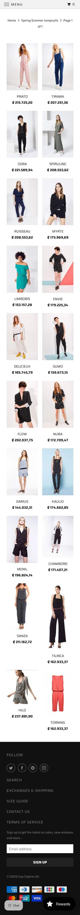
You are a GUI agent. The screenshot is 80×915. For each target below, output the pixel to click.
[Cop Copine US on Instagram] (45, 768)
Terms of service (25, 822)
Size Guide (17, 801)
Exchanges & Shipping (30, 790)
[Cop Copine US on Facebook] (23, 768)
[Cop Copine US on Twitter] (12, 768)
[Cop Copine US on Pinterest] (34, 768)
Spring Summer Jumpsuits (39, 20)
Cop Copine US (28, 876)
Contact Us (18, 811)
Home (12, 20)
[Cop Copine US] (40, 4)
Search (14, 780)
